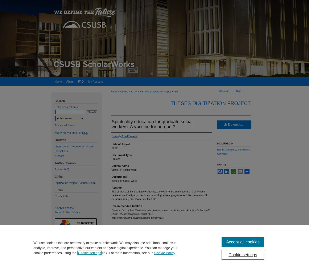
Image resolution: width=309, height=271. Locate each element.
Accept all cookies (243, 242)
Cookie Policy (164, 253)
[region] (154, 248)
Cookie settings (89, 253)
